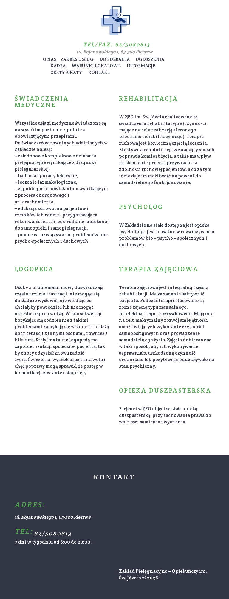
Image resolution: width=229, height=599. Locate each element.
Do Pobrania (115, 59)
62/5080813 (132, 44)
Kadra (58, 66)
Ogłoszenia (150, 59)
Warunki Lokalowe (96, 66)
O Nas (49, 59)
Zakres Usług (77, 59)
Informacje (141, 66)
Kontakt (99, 72)
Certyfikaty (66, 72)
